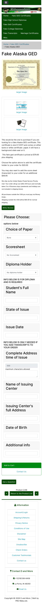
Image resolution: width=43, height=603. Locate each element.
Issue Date (15, 327)
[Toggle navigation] (6, 2)
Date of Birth (16, 427)
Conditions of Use (21, 528)
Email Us (22, 589)
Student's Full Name (17, 290)
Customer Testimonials (21, 555)
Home (5, 16)
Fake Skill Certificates (12, 24)
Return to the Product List (21, 493)
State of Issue (17, 309)
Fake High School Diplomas (14, 20)
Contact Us (21, 471)
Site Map (21, 539)
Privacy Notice (21, 523)
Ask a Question (9, 482)
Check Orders (21, 550)
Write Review (8, 208)
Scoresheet (15, 247)
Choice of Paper (19, 229)
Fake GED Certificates (21, 16)
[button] (39, 592)
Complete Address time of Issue (21, 355)
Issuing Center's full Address (19, 408)
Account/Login (21, 512)
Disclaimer (21, 534)
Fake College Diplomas (13, 29)
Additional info (18, 445)
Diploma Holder (19, 264)
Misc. (5, 37)
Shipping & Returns (21, 518)
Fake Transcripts (10, 33)
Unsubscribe (21, 544)
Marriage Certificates (29, 33)
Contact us (21, 561)
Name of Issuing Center (19, 386)
